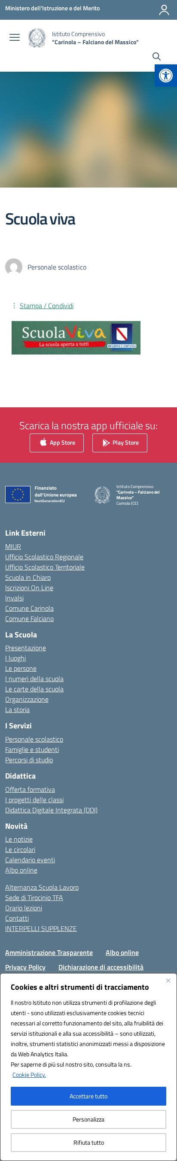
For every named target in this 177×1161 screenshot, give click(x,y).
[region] (88, 1067)
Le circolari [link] (20, 849)
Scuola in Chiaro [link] (28, 577)
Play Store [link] (125, 442)
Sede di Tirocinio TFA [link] (34, 897)
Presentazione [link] (25, 648)
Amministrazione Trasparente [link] (49, 952)
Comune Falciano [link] (29, 618)
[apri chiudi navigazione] (14, 38)
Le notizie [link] (19, 839)
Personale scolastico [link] (34, 739)
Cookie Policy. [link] (29, 1074)
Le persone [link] (21, 668)
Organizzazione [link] (27, 699)
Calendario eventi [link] (30, 860)
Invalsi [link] (14, 598)
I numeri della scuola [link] (34, 678)
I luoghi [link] (15, 658)
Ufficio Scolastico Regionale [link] (44, 557)
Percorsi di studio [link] (29, 760)
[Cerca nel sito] (156, 57)
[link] (166, 75)
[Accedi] (164, 9)
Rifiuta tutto (88, 1142)
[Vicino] (168, 980)
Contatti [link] (17, 918)
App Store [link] (62, 442)
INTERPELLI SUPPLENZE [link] (41, 928)
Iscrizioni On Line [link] (29, 587)
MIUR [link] (13, 546)
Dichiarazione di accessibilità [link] (100, 967)
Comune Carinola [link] (29, 608)
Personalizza (88, 1119)
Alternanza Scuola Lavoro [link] (42, 887)
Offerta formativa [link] (30, 789)
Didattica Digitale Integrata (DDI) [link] (51, 810)
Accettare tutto (88, 1095)
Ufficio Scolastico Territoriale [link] (45, 567)
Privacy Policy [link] (25, 967)
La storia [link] (17, 709)
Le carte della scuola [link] (34, 689)
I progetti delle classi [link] (34, 799)
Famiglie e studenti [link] (32, 749)
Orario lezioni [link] (23, 908)
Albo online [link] (21, 870)
